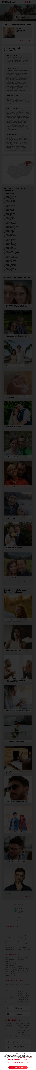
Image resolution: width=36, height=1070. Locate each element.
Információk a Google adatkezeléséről (18, 1059)
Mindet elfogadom (18, 1067)
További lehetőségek (18, 1063)
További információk (26, 1058)
